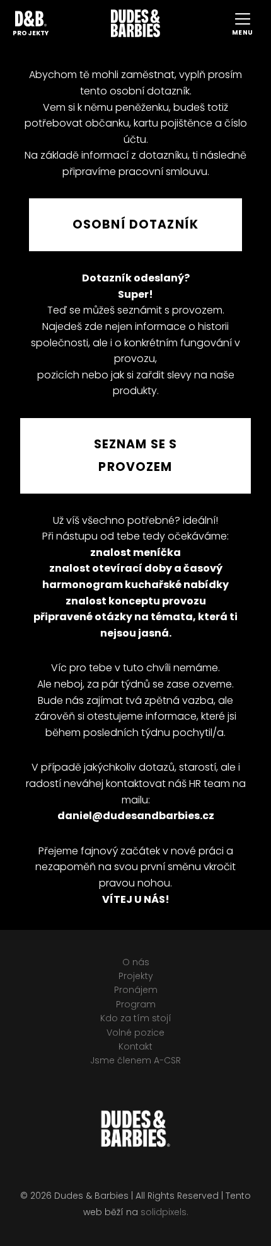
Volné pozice (135, 1032)
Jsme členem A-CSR (135, 1060)
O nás (135, 962)
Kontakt (135, 1046)
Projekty (135, 976)
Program (136, 1004)
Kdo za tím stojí (135, 1018)
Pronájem (136, 989)
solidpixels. (164, 1212)
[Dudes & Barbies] (135, 23)
